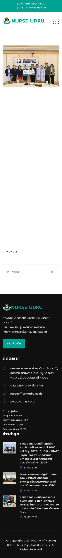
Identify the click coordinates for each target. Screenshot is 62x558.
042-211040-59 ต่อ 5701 (33, 7)
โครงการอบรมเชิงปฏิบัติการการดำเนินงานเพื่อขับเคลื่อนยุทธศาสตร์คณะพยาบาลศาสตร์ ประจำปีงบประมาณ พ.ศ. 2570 (39, 479)
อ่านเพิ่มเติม (14, 344)
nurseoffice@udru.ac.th (33, 3)
